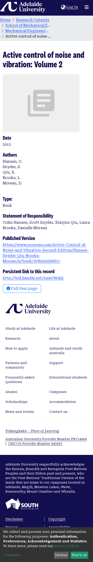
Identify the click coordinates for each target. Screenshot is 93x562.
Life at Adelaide (62, 328)
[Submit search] (57, 7)
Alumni (11, 392)
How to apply (16, 348)
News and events (19, 412)
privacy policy (66, 546)
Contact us (58, 412)
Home (5, 20)
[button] (63, 7)
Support (56, 363)
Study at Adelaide (20, 328)
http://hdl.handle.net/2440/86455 (33, 278)
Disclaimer (14, 519)
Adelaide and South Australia (65, 351)
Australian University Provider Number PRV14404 (46, 439)
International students (68, 377)
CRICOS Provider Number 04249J (35, 443)
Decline (61, 555)
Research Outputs (32, 20)
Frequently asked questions (20, 380)
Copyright (56, 519)
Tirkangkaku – (32, 431)
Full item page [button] (23, 288)
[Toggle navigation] (86, 7)
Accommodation (62, 402)
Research (13, 338)
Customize (12, 555)
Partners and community (16, 365)
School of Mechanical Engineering (28, 25)
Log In (72, 7)
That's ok (79, 555)
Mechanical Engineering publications (28, 31)
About (54, 338)
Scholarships (16, 402)
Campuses (58, 392)
